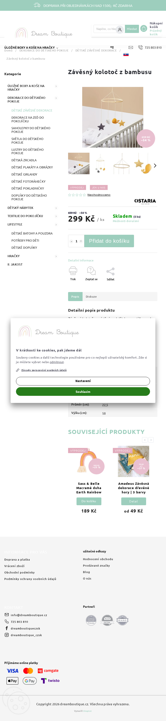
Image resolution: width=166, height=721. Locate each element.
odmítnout (57, 362)
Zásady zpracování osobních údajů (44, 370)
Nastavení (83, 381)
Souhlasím (83, 391)
